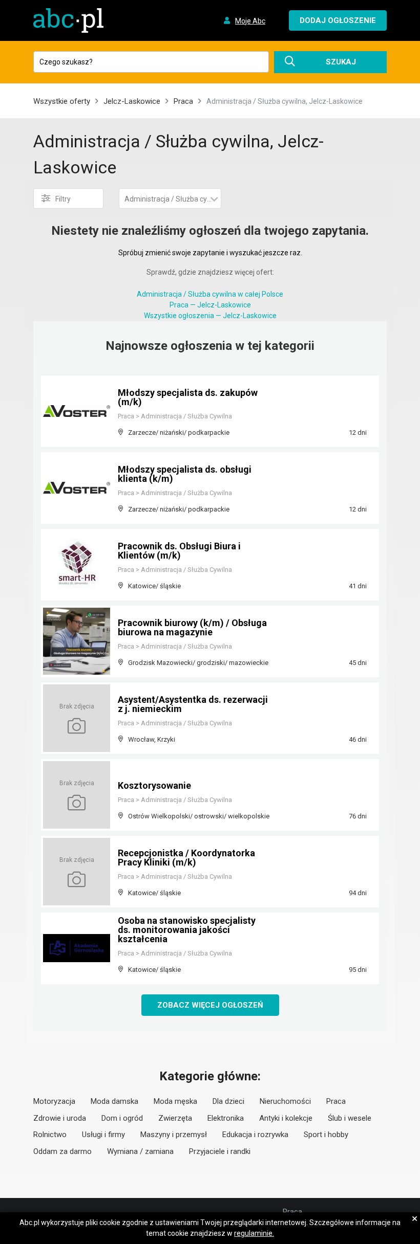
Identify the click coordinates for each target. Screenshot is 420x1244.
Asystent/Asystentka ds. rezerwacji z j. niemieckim (193, 704)
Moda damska (114, 1101)
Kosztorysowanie (154, 785)
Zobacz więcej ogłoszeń (210, 1005)
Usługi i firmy (103, 1134)
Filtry (63, 199)
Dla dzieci (228, 1101)
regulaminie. (254, 1233)
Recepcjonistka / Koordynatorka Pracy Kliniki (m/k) (186, 858)
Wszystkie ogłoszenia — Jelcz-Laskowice (210, 316)
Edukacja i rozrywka (255, 1134)
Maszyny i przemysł (173, 1134)
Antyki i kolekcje (285, 1118)
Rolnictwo (50, 1134)
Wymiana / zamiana (140, 1151)
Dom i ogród (122, 1118)
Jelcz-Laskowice (131, 101)
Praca (183, 101)
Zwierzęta (175, 1118)
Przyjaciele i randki (219, 1151)
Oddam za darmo (62, 1151)
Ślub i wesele (349, 1118)
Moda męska (175, 1101)
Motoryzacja (54, 1101)
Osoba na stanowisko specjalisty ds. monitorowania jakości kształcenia (187, 929)
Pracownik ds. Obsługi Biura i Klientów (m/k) (179, 551)
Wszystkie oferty (61, 101)
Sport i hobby (326, 1134)
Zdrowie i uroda (59, 1118)
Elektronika (225, 1118)
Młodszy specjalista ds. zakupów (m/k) (188, 397)
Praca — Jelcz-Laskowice (210, 305)
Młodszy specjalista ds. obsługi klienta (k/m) (184, 474)
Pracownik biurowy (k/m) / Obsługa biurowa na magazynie (192, 627)
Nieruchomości (285, 1101)
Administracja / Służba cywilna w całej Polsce (210, 294)
